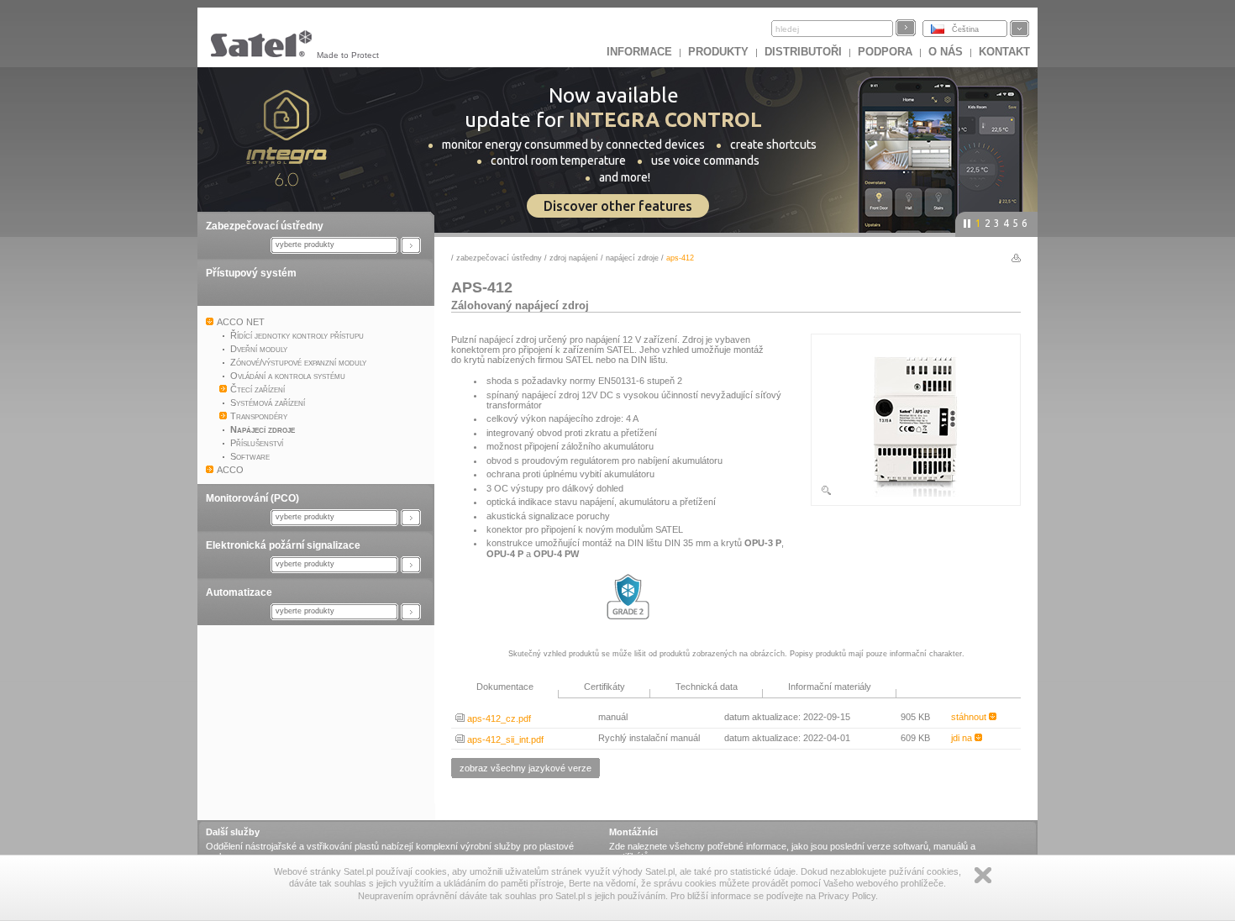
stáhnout (970, 717)
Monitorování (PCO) (252, 498)
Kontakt (1004, 51)
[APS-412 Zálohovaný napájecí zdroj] (916, 493)
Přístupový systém (251, 273)
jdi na (963, 738)
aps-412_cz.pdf (498, 718)
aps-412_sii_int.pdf (504, 739)
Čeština (965, 29)
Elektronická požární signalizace (283, 545)
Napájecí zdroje (632, 258)
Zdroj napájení (573, 258)
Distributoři (803, 51)
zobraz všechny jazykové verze (525, 768)
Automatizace (239, 592)
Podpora (885, 51)
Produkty (718, 51)
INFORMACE (639, 51)
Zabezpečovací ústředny (264, 226)
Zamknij (983, 875)
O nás (945, 51)
